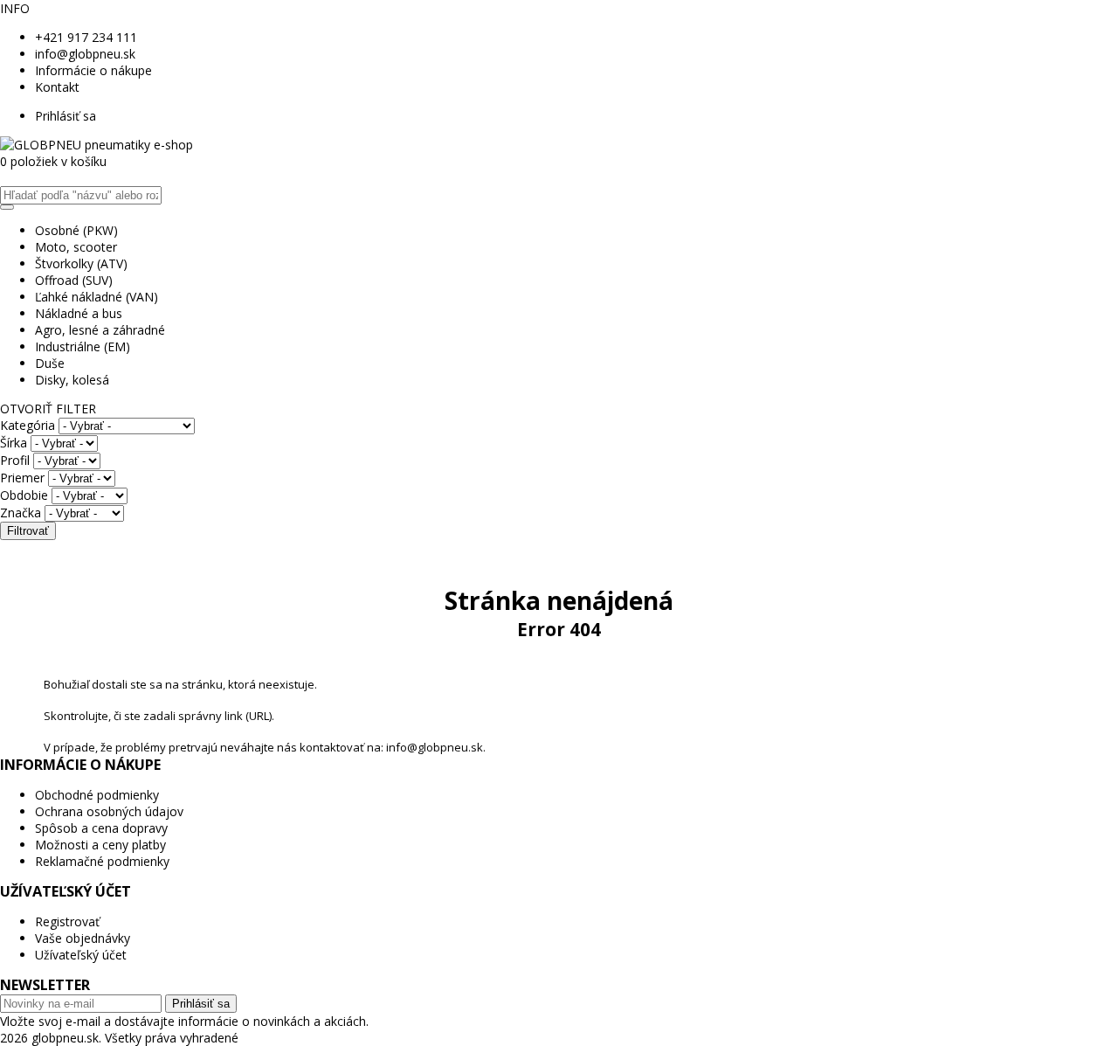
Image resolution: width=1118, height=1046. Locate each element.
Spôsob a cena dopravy (101, 828)
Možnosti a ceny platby (100, 844)
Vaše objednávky (82, 938)
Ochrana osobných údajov (109, 811)
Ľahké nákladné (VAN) (96, 296)
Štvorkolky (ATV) (81, 263)
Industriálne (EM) (82, 346)
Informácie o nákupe (93, 70)
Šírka (13, 442)
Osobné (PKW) (76, 230)
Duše (50, 363)
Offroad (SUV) (74, 280)
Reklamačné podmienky (102, 861)
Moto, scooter (76, 247)
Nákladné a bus (78, 313)
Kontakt (57, 87)
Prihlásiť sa (65, 115)
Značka (20, 512)
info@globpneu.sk (85, 53)
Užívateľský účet (81, 954)
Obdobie (24, 495)
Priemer (22, 477)
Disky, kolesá (72, 379)
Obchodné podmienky (97, 794)
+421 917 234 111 (86, 37)
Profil (15, 460)
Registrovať (67, 921)
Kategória (27, 425)
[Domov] (96, 144)
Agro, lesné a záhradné (100, 330)
